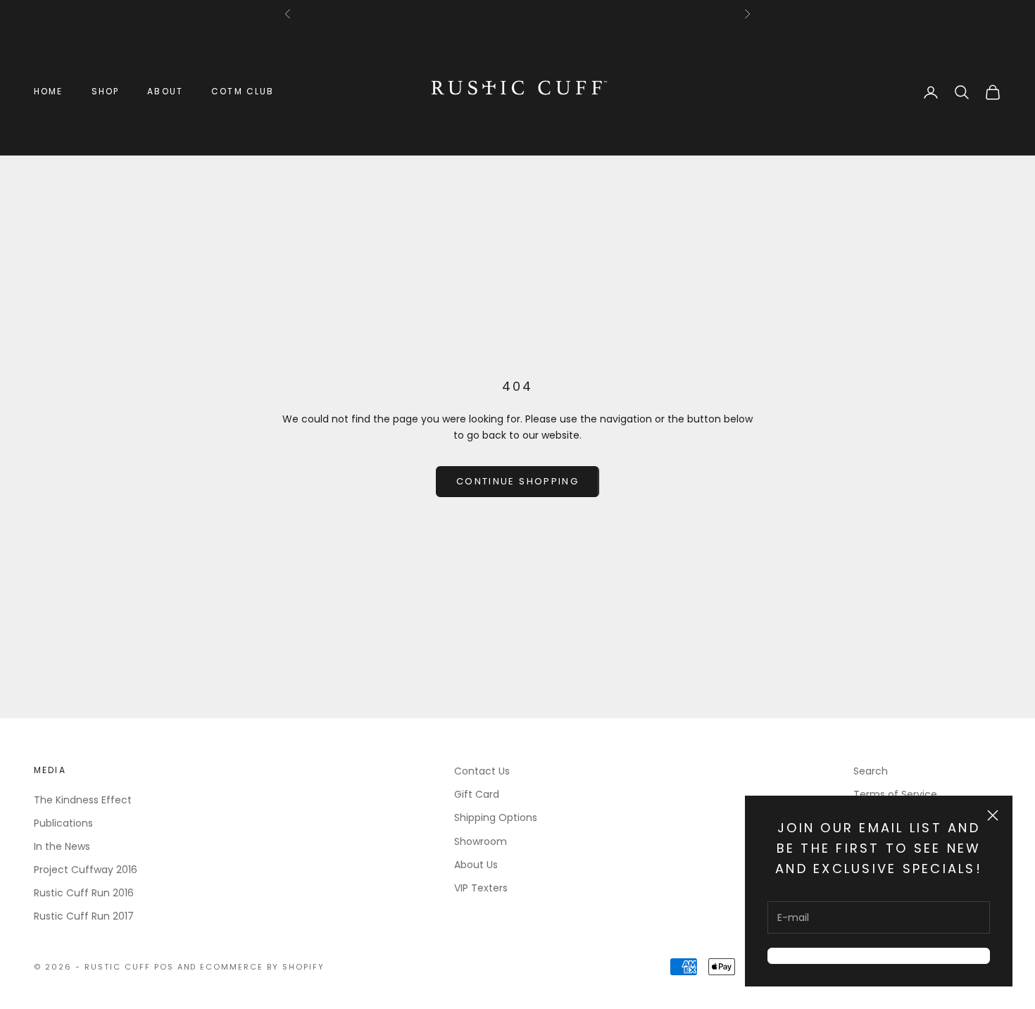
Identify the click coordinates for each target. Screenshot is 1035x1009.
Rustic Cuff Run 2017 (84, 916)
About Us (476, 865)
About (165, 91)
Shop (106, 91)
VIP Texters (481, 888)
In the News (62, 846)
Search (870, 771)
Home (48, 91)
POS (164, 966)
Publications (63, 823)
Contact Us (482, 771)
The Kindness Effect (83, 800)
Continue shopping (517, 481)
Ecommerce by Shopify (262, 966)
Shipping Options (495, 817)
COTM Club (242, 91)
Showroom (480, 841)
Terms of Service (895, 794)
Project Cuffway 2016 (85, 870)
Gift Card (476, 794)
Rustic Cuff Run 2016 (84, 893)
